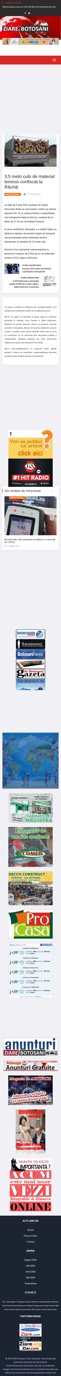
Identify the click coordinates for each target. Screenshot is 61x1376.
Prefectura (35, 1302)
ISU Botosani (29, 1306)
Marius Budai (52, 1309)
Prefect (6, 1309)
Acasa (30, 1230)
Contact (30, 1241)
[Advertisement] (30, 97)
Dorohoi (45, 1306)
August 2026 (30, 1260)
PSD (33, 1309)
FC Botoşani (20, 1302)
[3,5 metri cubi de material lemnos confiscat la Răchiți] (30, 150)
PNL (3, 1302)
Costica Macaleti (45, 1302)
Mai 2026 (30, 1277)
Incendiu (38, 1309)
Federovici (55, 1302)
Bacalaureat (38, 1306)
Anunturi (28, 1302)
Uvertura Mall (54, 1306)
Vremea (12, 945)
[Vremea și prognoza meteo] (47, 944)
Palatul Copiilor (15, 1309)
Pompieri (21, 1306)
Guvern (44, 1309)
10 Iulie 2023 (34, 194)
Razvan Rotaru (26, 1309)
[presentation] (52, 491)
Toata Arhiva (30, 1283)
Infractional (12, 194)
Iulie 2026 (30, 1265)
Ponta (4, 1306)
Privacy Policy (30, 1236)
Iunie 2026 (31, 1271)
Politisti (9, 1306)
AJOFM (15, 1306)
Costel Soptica (11, 1302)
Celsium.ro (38, 996)
